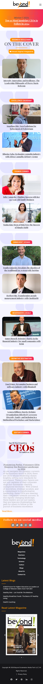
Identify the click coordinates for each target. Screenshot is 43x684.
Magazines (21, 552)
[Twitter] (17, 525)
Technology (21, 558)
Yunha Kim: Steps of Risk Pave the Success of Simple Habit (21, 226)
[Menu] (40, 5)
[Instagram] (26, 525)
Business (21, 555)
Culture (21, 565)
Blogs (21, 568)
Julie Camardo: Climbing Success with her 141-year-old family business (21, 198)
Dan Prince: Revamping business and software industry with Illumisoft (21, 385)
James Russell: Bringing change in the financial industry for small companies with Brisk (21, 341)
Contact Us (21, 574)
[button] (21, 510)
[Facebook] (21, 525)
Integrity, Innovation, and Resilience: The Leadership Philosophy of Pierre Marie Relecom (22, 83)
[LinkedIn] (26, 679)
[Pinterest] (30, 525)
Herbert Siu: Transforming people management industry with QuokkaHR (21, 297)
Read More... (7, 511)
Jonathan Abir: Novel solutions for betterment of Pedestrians (21, 127)
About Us (21, 571)
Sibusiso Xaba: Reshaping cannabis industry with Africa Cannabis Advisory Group (22, 155)
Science (21, 561)
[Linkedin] (13, 525)
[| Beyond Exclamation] (21, 4)
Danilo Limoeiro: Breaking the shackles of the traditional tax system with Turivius (21, 269)
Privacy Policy (22, 674)
